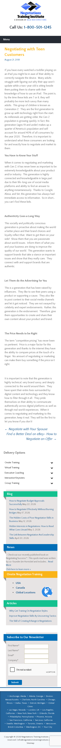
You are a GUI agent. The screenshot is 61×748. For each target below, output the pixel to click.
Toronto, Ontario (35, 723)
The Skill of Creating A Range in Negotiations (30, 621)
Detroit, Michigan (37, 703)
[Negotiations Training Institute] (30, 11)
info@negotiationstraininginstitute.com (35, 740)
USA (18, 583)
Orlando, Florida (46, 713)
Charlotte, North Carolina (33, 699)
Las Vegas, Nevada (17, 710)
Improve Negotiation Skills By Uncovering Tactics (32, 616)
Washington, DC (33, 727)
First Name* (13, 645)
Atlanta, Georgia (36, 696)
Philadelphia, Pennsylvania (22, 717)
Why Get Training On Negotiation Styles (28, 611)
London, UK (33, 710)
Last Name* (13, 650)
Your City (48, 727)
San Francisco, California (20, 720)
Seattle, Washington (16, 723)
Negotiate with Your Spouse (26, 429)
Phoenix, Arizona (44, 717)
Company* (13, 660)
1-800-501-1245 (37, 27)
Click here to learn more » (18, 569)
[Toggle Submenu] (51, 462)
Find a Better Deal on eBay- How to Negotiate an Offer (32, 436)
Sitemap (30, 743)
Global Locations (25, 592)
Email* (11, 655)
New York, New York (27, 713)
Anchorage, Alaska (17, 696)
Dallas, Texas (21, 703)
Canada (20, 587)
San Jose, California (44, 720)
